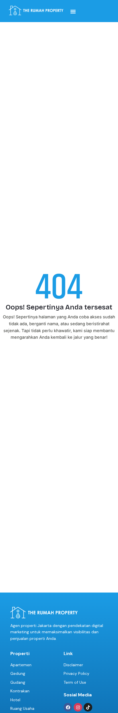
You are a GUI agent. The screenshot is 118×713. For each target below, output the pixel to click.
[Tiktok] (88, 707)
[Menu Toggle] (73, 11)
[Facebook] (68, 707)
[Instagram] (78, 707)
